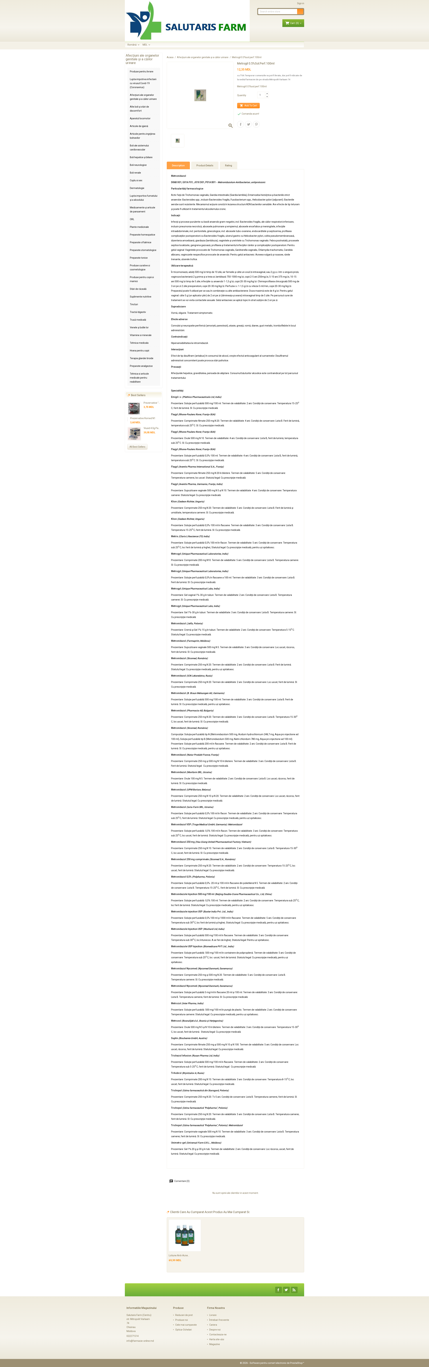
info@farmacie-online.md (140, 1341)
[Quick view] (198, 1222)
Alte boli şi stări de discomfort (139, 108)
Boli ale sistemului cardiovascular (139, 147)
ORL (132, 219)
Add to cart (248, 105)
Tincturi (134, 304)
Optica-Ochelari (183, 1329)
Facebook (278, 1290)
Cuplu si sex (136, 180)
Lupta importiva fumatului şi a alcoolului (143, 197)
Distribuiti (240, 124)
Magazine (214, 1344)
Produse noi (181, 1320)
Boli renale (135, 172)
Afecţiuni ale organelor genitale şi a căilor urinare (143, 97)
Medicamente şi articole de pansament (142, 209)
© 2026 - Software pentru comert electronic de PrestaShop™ (272, 1363)
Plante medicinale (139, 227)
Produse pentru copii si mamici (142, 279)
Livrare (213, 1315)
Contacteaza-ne (218, 1334)
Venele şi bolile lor (139, 327)
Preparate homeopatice (142, 234)
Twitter (286, 1290)
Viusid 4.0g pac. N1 (153, 428)
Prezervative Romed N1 (142, 418)
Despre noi (215, 1329)
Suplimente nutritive (140, 296)
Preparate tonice (139, 257)
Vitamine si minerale (140, 335)
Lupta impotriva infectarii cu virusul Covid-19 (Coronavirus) (143, 83)
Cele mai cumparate (186, 1324)
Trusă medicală (138, 319)
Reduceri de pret (184, 1315)
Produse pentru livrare (141, 71)
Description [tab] (178, 165)
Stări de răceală (138, 289)
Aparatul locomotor (140, 118)
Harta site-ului (216, 1339)
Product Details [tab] (204, 165)
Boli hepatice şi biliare (141, 157)
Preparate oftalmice (140, 242)
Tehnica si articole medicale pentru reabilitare (139, 377)
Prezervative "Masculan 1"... (158, 403)
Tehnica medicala (139, 343)
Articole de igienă (139, 126)
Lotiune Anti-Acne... (179, 1255)
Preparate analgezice (141, 366)
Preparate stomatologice (143, 250)
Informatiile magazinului (142, 1308)
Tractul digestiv (138, 312)
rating (228, 165)
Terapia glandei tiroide (141, 358)
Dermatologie (137, 188)
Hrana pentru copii (139, 350)
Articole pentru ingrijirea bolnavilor (142, 135)
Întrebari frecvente (219, 1320)
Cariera (213, 1324)
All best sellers (137, 446)
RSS (294, 1290)
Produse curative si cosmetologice (140, 267)
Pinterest (256, 124)
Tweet (248, 124)
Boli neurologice (138, 165)
